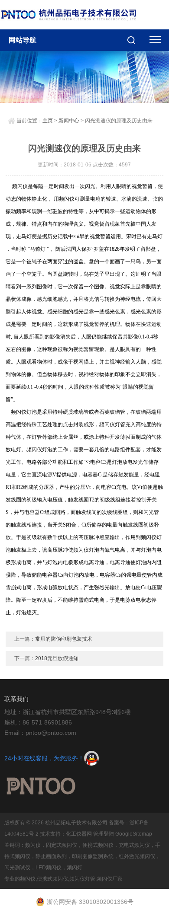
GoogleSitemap (133, 834)
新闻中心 (68, 121)
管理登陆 (103, 834)
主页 (47, 121)
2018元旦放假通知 (56, 658)
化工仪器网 (79, 834)
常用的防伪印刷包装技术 (63, 639)
